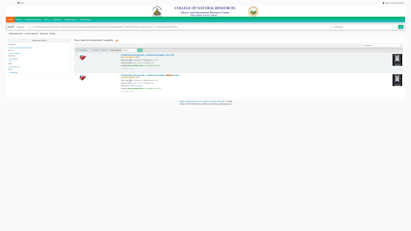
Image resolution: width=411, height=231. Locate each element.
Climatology (13, 72)
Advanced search (16, 33)
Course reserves (31, 33)
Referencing (85, 19)
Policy (47, 19)
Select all (95, 50)
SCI (10, 61)
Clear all (104, 50)
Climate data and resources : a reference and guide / (150, 75)
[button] (21, 3)
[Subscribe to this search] (116, 40)
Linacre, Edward (15, 53)
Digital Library (70, 19)
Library (52, 33)
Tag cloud (44, 33)
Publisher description (136, 86)
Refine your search (39, 40)
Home (10, 19)
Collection (57, 19)
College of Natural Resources (190, 101)
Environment (13, 59)
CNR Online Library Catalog (11, 3)
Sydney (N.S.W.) (14, 67)
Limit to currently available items (21, 48)
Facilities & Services (33, 19)
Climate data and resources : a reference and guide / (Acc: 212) (147, 55)
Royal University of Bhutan (214, 101)
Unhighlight (82, 50)
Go (401, 27)
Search (11, 26)
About (18, 19)
